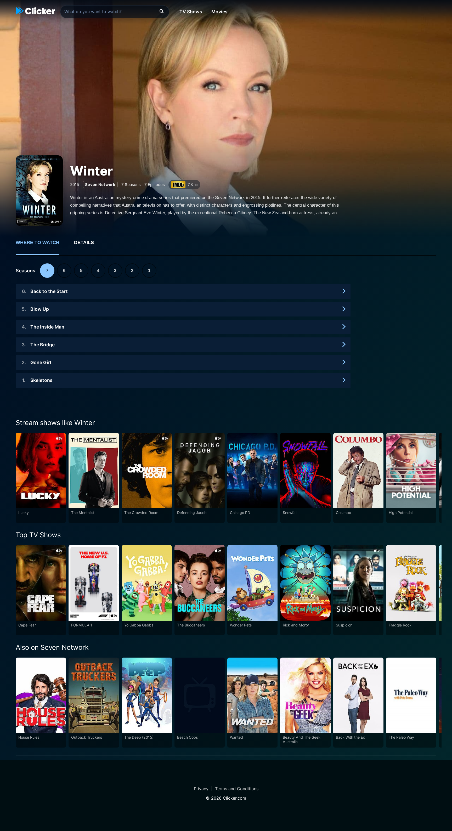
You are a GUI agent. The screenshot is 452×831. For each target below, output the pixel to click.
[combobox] (114, 11)
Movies (219, 11)
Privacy (201, 788)
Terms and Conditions (236, 788)
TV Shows (190, 11)
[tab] (41, 245)
